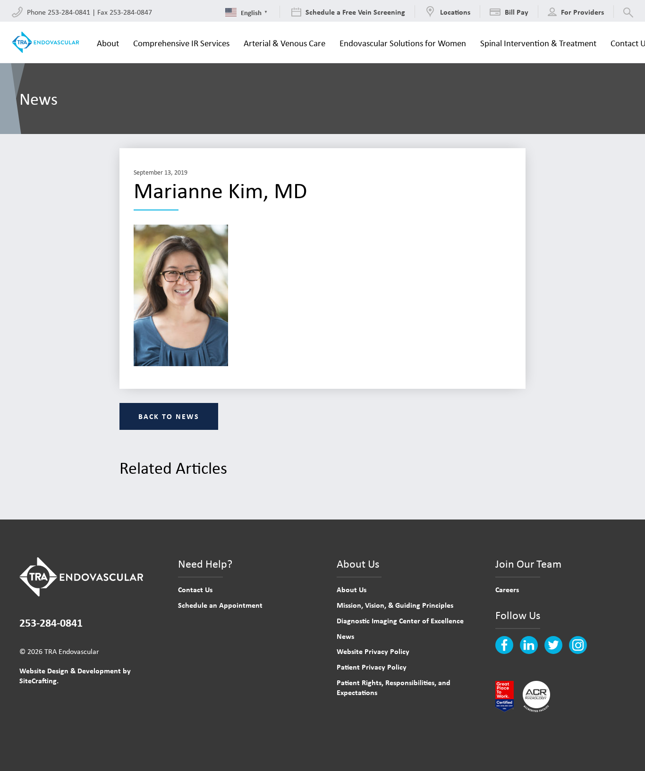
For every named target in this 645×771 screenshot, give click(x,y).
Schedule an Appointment (220, 605)
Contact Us (195, 589)
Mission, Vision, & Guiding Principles (395, 605)
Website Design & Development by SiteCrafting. (75, 675)
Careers (507, 589)
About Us (351, 589)
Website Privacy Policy (373, 651)
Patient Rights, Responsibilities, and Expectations (393, 687)
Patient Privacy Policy (372, 667)
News (345, 636)
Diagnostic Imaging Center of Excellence (400, 620)
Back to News (168, 416)
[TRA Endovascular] (47, 42)
